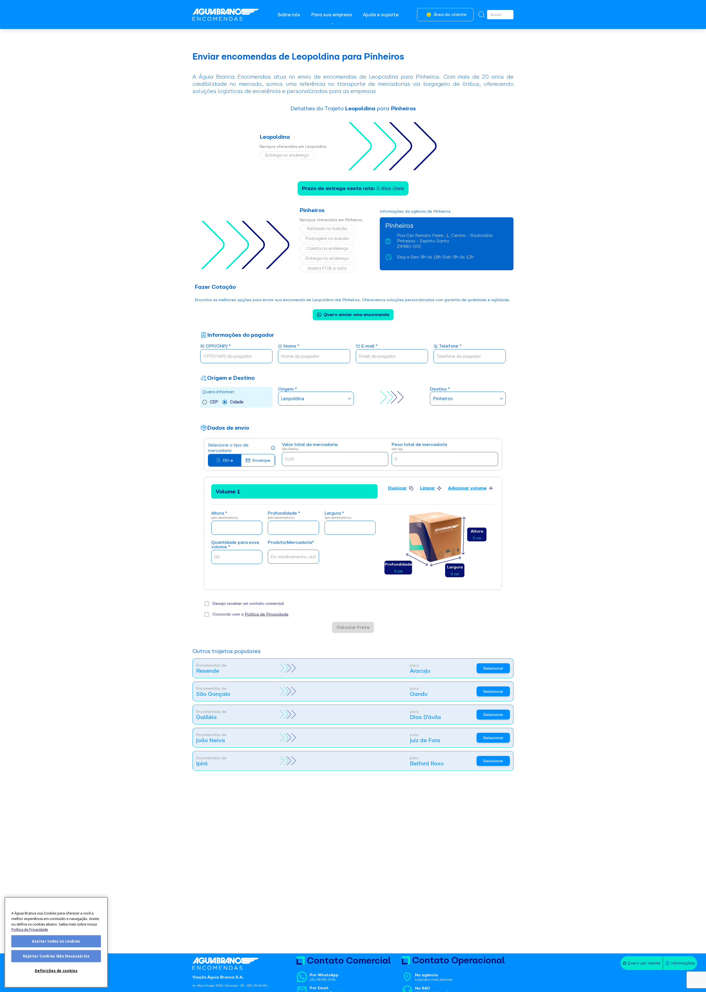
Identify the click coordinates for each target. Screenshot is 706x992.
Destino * (440, 389)
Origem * (287, 389)
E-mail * (369, 346)
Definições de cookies (56, 970)
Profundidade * (284, 515)
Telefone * (450, 346)
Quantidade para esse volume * (235, 544)
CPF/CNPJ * (218, 346)
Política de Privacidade (266, 614)
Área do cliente (450, 14)
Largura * (338, 515)
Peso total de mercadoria (419, 446)
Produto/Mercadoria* (291, 542)
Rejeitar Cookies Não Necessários (56, 956)
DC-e (228, 460)
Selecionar (493, 668)
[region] (56, 942)
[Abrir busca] (481, 14)
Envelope (261, 460)
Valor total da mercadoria (310, 446)
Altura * (224, 515)
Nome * (291, 346)
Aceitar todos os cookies (56, 941)
